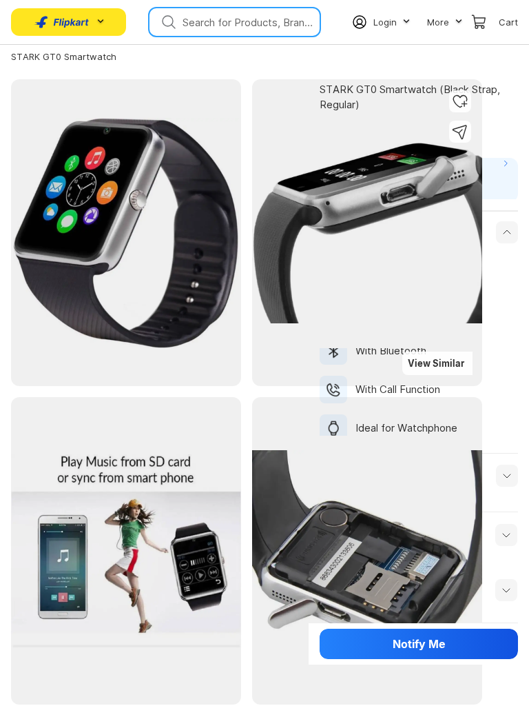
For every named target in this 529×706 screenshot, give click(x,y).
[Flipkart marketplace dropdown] (62, 22)
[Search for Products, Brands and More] (167, 22)
